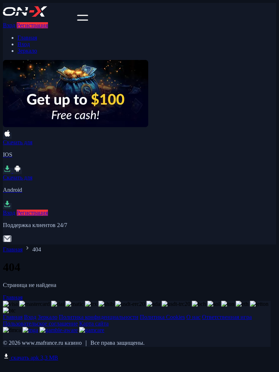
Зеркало (27, 51)
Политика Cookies (162, 317)
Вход (9, 25)
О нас (193, 317)
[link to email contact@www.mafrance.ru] (7, 241)
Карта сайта (94, 323)
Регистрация (32, 25)
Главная (27, 38)
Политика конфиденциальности (98, 317)
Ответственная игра (227, 317)
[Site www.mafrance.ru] (39, 19)
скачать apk (33, 358)
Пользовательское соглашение (40, 323)
